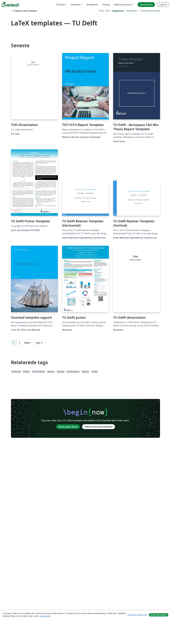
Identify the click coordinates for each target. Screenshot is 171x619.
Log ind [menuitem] (163, 4)
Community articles (150, 10)
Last (39, 342)
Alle (107, 10)
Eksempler (132, 10)
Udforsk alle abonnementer (98, 426)
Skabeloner (118, 10)
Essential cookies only (137, 614)
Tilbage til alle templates (24, 11)
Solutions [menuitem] (75, 4)
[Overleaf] (10, 4)
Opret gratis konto (68, 426)
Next (27, 342)
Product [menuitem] (61, 4)
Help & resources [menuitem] (123, 4)
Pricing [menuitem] (106, 4)
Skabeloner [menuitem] (92, 4)
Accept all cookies (158, 615)
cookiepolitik (44, 616)
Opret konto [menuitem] (146, 4)
